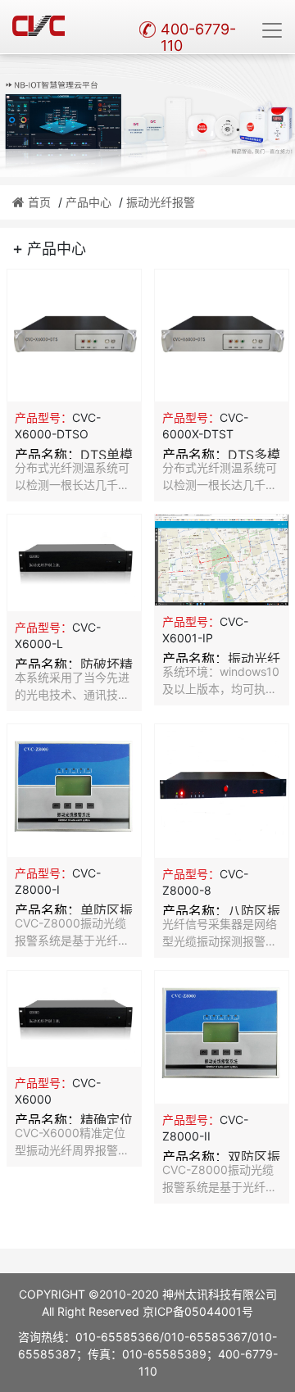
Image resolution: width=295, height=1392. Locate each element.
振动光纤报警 (160, 202)
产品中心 (88, 202)
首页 (39, 202)
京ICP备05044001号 (198, 1311)
